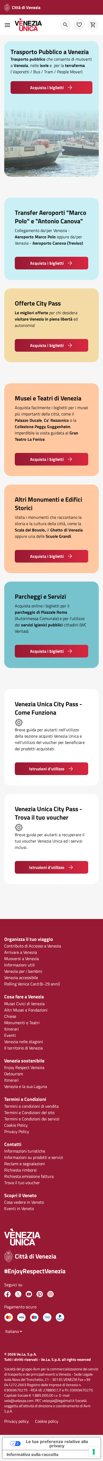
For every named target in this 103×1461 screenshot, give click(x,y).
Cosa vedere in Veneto (24, 1202)
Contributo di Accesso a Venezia (32, 946)
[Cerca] (65, 25)
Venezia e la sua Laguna (25, 1086)
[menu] (7, 25)
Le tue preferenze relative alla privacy (57, 1443)
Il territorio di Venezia (23, 1048)
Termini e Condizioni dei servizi (31, 1119)
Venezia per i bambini (23, 971)
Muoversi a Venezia (21, 958)
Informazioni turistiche (24, 1151)
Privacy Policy (16, 1131)
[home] (28, 24)
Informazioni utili (19, 965)
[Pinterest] (39, 1294)
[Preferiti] (79, 25)
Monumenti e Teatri (22, 1022)
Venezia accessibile (21, 977)
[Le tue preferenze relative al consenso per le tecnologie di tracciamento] (94, 1452)
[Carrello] (93, 25)
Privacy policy (16, 1421)
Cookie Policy (16, 1125)
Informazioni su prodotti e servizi (33, 1157)
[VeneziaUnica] (7, 1294)
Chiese (10, 1016)
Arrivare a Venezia (20, 952)
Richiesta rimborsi (20, 1170)
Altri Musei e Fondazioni (26, 1010)
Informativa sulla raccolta (32, 1454)
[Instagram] (50, 1294)
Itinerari (11, 1029)
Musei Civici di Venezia (24, 1003)
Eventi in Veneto (19, 1208)
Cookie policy (46, 1421)
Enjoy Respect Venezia (24, 1067)
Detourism (13, 1074)
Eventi (10, 1035)
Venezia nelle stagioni (23, 1041)
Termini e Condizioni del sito (29, 1112)
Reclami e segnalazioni (24, 1163)
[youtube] (29, 1294)
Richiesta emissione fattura (29, 1176)
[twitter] (18, 1294)
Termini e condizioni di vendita (31, 1106)
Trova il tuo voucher (22, 1182)
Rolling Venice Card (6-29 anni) (32, 984)
